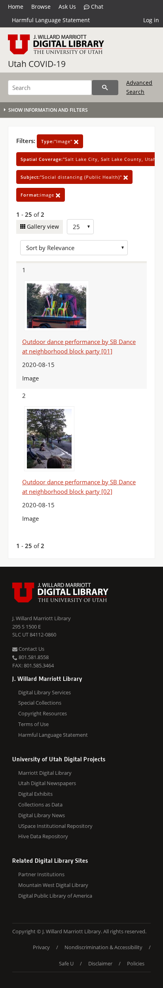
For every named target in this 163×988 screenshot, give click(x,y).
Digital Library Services (44, 692)
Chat (96, 6)
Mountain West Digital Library (53, 885)
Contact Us (30, 648)
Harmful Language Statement (51, 20)
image (38, 195)
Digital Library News (41, 815)
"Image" (57, 141)
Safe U (66, 963)
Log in (151, 20)
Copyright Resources (42, 713)
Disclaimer (100, 963)
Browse (41, 6)
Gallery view (42, 226)
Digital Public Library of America (55, 895)
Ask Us (67, 6)
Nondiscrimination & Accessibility (103, 947)
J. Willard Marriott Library (41, 618)
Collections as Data (40, 804)
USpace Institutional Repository (55, 825)
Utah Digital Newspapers (47, 783)
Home (15, 6)
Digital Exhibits (35, 793)
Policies (135, 963)
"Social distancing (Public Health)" (72, 177)
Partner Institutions (41, 874)
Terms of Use (33, 724)
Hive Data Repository (43, 836)
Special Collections (39, 702)
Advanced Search (139, 87)
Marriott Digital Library (45, 772)
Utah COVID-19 (37, 63)
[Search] (105, 87)
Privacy (41, 947)
